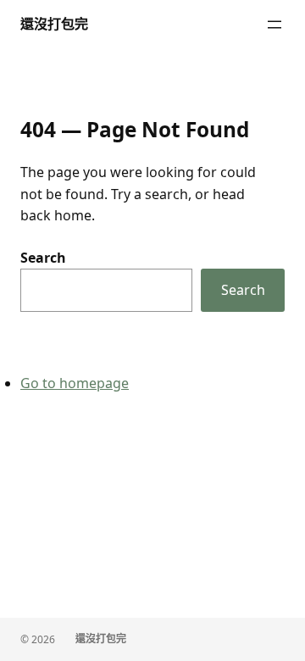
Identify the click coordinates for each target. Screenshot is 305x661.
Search (43, 257)
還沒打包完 (54, 23)
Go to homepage (74, 383)
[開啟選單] (274, 24)
